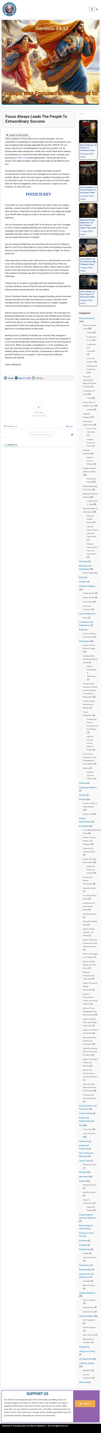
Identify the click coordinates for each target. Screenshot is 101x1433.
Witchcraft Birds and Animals (91, 869)
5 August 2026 (86, 300)
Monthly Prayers (89, 1192)
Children (83, 582)
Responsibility (85, 1270)
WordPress (58, 1430)
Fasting (90, 333)
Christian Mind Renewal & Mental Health (90, 659)
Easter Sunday (88, 597)
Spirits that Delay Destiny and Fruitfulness (89, 1040)
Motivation (83, 1177)
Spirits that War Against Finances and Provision (89, 1087)
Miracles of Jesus (90, 1165)
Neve (41, 1430)
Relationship (84, 1249)
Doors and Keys (89, 1300)
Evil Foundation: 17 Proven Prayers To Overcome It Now (88, 190)
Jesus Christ (84, 1161)
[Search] (97, 9)
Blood (81, 577)
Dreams (82, 799)
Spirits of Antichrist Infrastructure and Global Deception (90, 943)
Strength (82, 1347)
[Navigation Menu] (92, 9)
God (81, 1125)
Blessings (83, 561)
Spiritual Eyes (88, 1307)
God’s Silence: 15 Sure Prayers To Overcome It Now (87, 294)
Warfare (86, 768)
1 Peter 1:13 (21, 157)
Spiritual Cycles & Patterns (90, 775)
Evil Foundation (89, 1320)
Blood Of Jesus (89, 1285)
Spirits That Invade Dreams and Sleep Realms (90, 1073)
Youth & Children (89, 1258)
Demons (82, 783)
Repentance (84, 1265)
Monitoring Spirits (90, 914)
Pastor (11, 378)
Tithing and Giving (87, 1351)
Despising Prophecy (88, 787)
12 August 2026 (87, 196)
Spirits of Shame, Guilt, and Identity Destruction (90, 1022)
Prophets (83, 1245)
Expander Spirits (89, 888)
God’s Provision (89, 1133)
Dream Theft (88, 814)
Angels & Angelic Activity (90, 519)
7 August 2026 (86, 231)
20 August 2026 (87, 154)
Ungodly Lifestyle (86, 1363)
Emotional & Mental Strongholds (87, 880)
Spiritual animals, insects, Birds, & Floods (90, 743)
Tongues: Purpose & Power (91, 442)
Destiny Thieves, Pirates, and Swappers (89, 840)
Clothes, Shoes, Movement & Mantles (89, 704)
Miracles (82, 1172)
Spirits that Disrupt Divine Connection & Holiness (90, 1051)
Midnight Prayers (89, 1185)
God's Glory (87, 1129)
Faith (89, 398)
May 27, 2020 (25, 378)
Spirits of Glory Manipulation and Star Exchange (89, 1011)
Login (70, 426)
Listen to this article (18, 135)
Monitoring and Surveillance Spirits (89, 906)
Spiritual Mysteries (87, 1293)
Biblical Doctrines (86, 318)
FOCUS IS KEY (38, 194)
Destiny (82, 795)
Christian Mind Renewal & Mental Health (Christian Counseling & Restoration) (90, 690)
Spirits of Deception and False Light (88, 975)
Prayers (82, 1181)
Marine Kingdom (89, 1327)
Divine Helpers (88, 573)
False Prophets (85, 1113)
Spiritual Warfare (86, 1316)
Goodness (83, 1141)
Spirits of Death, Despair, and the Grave (89, 964)
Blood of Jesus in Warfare (90, 460)
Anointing (86, 1281)
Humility (90, 410)
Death (81, 630)
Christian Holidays (87, 586)
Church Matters (85, 614)
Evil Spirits (83, 826)
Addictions (87, 1370)
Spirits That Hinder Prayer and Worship (90, 1062)
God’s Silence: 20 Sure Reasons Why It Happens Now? (88, 261)
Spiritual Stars (88, 1312)
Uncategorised (85, 1359)
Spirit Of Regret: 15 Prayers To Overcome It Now (88, 147)
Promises (83, 1241)
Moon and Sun (88, 1335)
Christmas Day (88, 593)
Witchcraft (83, 1382)
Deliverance (84, 641)
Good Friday (88, 602)
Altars (85, 618)
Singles (86, 1253)
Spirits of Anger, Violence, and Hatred (89, 932)
